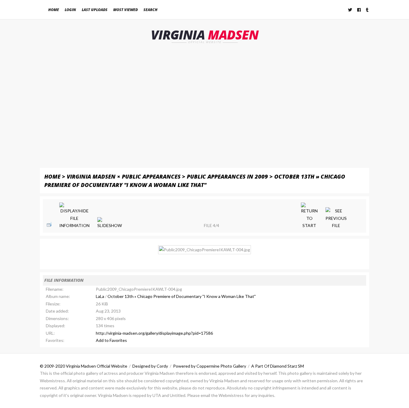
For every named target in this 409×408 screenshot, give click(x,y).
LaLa (100, 296)
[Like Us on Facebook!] (359, 9)
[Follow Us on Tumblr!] (367, 9)
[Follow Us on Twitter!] (350, 9)
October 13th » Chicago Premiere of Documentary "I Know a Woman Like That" (181, 296)
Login (70, 9)
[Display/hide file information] (74, 216)
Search (150, 9)
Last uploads (94, 9)
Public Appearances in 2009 (227, 176)
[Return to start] (309, 216)
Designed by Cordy (150, 366)
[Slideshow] (109, 223)
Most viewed (125, 9)
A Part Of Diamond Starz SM (277, 366)
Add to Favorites (111, 340)
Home (53, 9)
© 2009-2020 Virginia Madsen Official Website (83, 366)
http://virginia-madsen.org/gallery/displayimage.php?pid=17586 (154, 333)
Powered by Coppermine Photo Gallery (209, 366)
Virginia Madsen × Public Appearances (124, 176)
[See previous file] (336, 218)
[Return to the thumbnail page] (49, 224)
